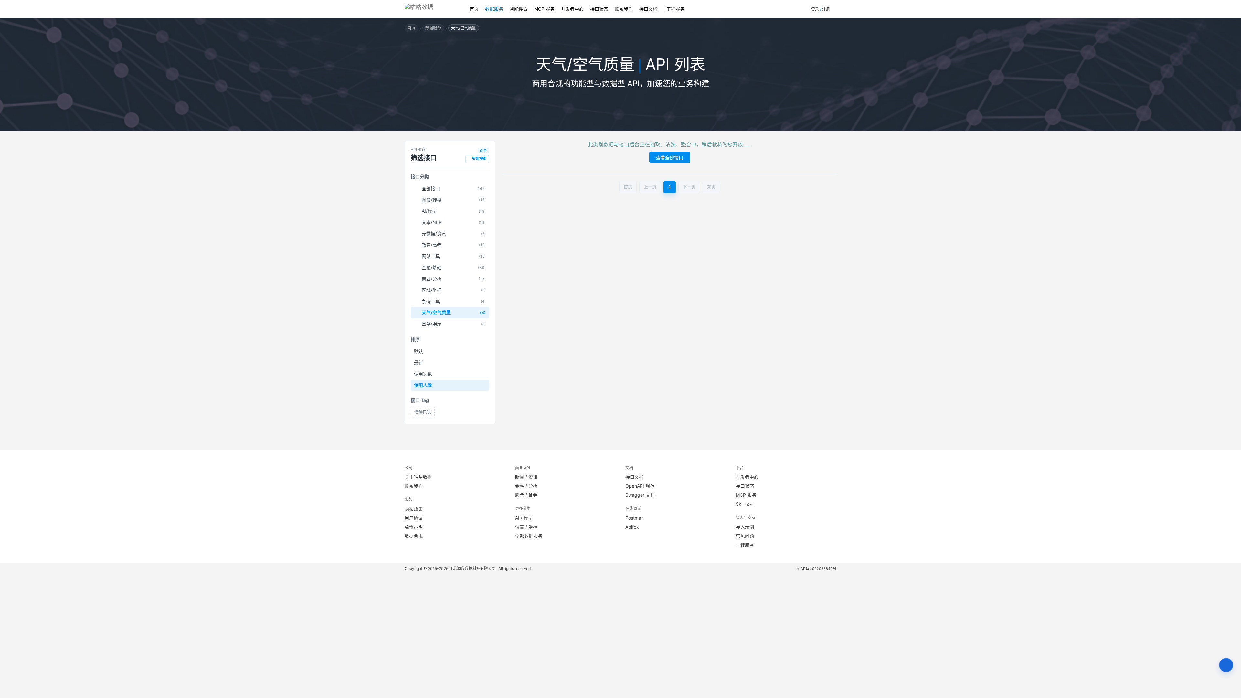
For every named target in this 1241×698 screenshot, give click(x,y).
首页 (474, 9)
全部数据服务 (528, 536)
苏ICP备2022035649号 (816, 568)
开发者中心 (572, 9)
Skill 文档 (745, 504)
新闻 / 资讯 (526, 477)
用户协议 (414, 518)
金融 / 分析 (526, 486)
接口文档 (648, 9)
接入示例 (745, 527)
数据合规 (414, 536)
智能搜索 (519, 9)
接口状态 (599, 9)
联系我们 (624, 9)
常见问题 (745, 536)
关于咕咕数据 (418, 477)
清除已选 (422, 412)
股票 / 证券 (526, 495)
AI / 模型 (524, 518)
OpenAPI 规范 (639, 486)
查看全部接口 (669, 157)
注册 (826, 9)
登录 (815, 9)
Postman (634, 518)
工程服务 (675, 9)
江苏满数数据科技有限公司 (472, 568)
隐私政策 (414, 509)
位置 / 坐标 (526, 527)
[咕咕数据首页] (430, 9)
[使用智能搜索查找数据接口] (1226, 665)
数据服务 (494, 9)
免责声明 (414, 527)
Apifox (632, 527)
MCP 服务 (544, 9)
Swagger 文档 (640, 495)
